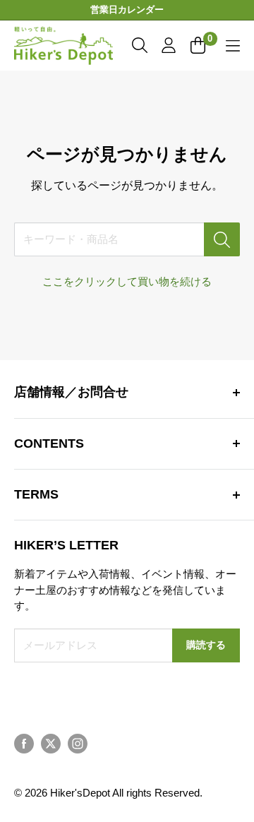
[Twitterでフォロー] (51, 744)
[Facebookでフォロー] (24, 744)
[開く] (139, 45)
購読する (206, 645)
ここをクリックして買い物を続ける (127, 281)
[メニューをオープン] (232, 46)
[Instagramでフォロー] (77, 744)
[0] (198, 45)
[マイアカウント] (169, 45)
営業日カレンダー (127, 9)
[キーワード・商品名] (222, 239)
